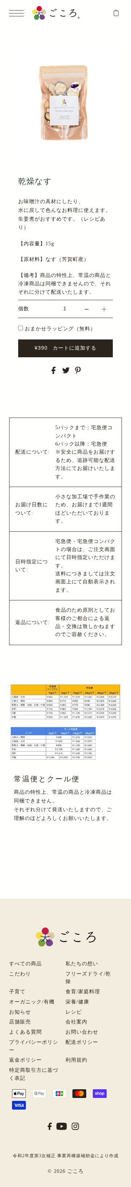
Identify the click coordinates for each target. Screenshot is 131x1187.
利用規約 (76, 1060)
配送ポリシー (82, 1042)
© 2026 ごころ (66, 1171)
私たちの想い (82, 963)
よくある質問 (25, 1032)
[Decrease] (86, 309)
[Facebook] (50, 1126)
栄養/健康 (77, 1002)
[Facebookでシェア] (53, 370)
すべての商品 (25, 963)
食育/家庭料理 (83, 991)
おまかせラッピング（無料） (60, 328)
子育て (17, 991)
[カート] (116, 13)
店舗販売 (20, 1022)
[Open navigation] (18, 13)
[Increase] (104, 309)
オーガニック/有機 (32, 1002)
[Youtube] (61, 1126)
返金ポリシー (25, 1060)
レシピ (74, 1012)
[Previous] (19, 57)
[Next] (37, 57)
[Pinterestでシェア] (78, 370)
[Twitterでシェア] (66, 370)
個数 (23, 308)
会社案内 (76, 1022)
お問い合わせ (82, 1032)
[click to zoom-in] (110, 59)
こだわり (20, 974)
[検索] (107, 11)
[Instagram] (75, 1126)
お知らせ (20, 1012)
